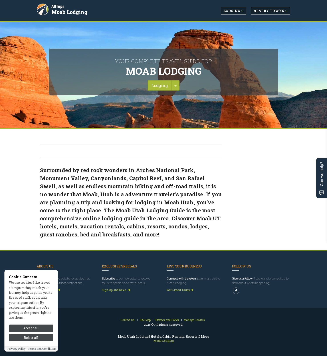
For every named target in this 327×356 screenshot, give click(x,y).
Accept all (31, 328)
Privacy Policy (16, 348)
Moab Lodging (69, 12)
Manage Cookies (194, 320)
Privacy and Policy (167, 320)
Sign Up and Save (114, 290)
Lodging (159, 85)
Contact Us (128, 320)
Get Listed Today (179, 290)
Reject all (31, 337)
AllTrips (57, 6)
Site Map (145, 320)
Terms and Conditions (42, 348)
